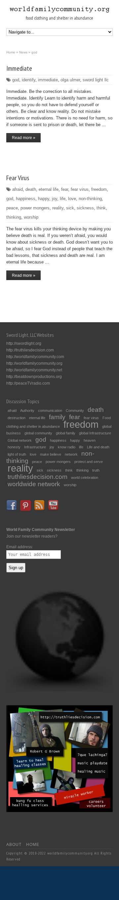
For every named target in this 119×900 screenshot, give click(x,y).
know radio (66, 447)
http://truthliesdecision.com (30, 350)
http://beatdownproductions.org (34, 376)
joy (54, 198)
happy (43, 198)
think (101, 207)
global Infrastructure (95, 433)
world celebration (84, 478)
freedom (99, 189)
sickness (85, 207)
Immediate (19, 68)
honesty (14, 447)
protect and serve (88, 462)
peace (12, 207)
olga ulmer (70, 79)
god (15, 79)
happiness (25, 198)
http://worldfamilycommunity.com (35, 356)
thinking (13, 217)
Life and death (98, 447)
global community (38, 433)
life (62, 198)
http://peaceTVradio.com (28, 383)
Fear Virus (17, 178)
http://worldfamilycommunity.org (34, 363)
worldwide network (34, 484)
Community (75, 410)
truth (95, 470)
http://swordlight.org (23, 343)
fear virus (80, 189)
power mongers (35, 207)
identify (28, 79)
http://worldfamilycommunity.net (34, 370)
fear (64, 189)
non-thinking (90, 198)
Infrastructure (35, 447)
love (72, 198)
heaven (90, 440)
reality (57, 207)
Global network (20, 440)
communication (50, 410)
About (13, 844)
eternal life (49, 189)
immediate (48, 79)
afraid (17, 189)
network (71, 454)
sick (70, 207)
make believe (50, 454)
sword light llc (96, 79)
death (30, 189)
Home (32, 844)
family (57, 416)
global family (65, 433)
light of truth (17, 454)
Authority (27, 410)
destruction (16, 418)
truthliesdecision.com (37, 476)
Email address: (19, 547)
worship (31, 217)
